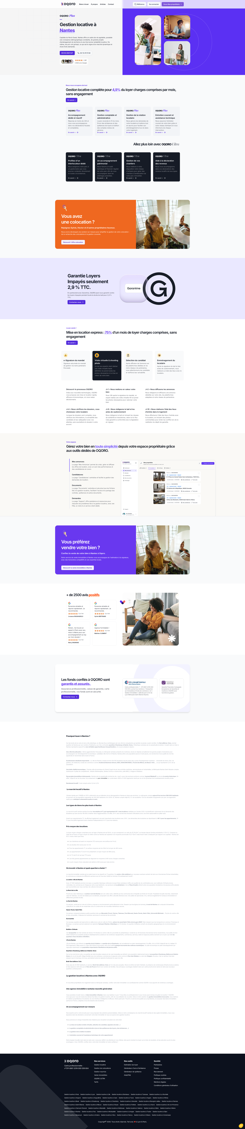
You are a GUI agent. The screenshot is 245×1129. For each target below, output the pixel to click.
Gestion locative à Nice (108, 1115)
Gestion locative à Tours (126, 1098)
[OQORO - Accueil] (68, 4)
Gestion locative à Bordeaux (120, 1094)
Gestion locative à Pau (89, 1111)
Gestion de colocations (102, 1068)
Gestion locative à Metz (151, 1108)
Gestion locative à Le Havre (146, 1104)
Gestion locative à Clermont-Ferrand (75, 1108)
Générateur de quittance (132, 1072)
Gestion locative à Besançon (73, 1115)
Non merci (209, 1119)
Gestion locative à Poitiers (128, 1104)
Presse (156, 1068)
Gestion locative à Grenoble (128, 1101)
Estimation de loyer (131, 1065)
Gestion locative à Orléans (142, 1115)
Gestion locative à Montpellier (106, 1111)
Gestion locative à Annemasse (161, 1115)
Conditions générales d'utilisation (166, 1085)
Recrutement (158, 1072)
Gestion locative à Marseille (96, 1108)
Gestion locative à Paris (71, 1094)
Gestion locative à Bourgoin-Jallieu (149, 1101)
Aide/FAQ (127, 1075)
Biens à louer (84, 4)
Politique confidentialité (162, 1078)
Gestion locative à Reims (167, 1108)
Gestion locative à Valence (134, 1108)
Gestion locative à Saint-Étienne (74, 1104)
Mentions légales (160, 1082)
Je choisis (223, 1119)
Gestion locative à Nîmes (160, 1098)
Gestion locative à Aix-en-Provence (167, 1104)
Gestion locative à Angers (143, 1098)
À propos (94, 4)
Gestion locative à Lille (103, 1094)
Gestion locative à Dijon (160, 1111)
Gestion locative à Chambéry (110, 1101)
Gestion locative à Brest (71, 1101)
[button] (241, 1125)
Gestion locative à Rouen (110, 1104)
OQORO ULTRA (99, 1078)
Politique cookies (160, 1075)
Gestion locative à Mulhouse (115, 1108)
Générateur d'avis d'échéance (135, 1068)
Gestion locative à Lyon (87, 1094)
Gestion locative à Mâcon (93, 1104)
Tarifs (96, 1082)
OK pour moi (236, 1119)
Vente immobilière (100, 1075)
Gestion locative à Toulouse (139, 1094)
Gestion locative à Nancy (125, 1115)
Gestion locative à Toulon (143, 1111)
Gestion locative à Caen (109, 1098)
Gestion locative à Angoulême (91, 1098)
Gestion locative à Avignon (72, 1098)
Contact (111, 4)
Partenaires (158, 1065)
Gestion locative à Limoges (125, 1111)
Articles (103, 4)
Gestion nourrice (100, 1072)
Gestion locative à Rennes (170, 1101)
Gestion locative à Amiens (91, 1115)
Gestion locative (100, 1065)
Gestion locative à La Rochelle (158, 1094)
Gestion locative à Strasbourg (90, 1101)
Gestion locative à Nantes (72, 1111)
